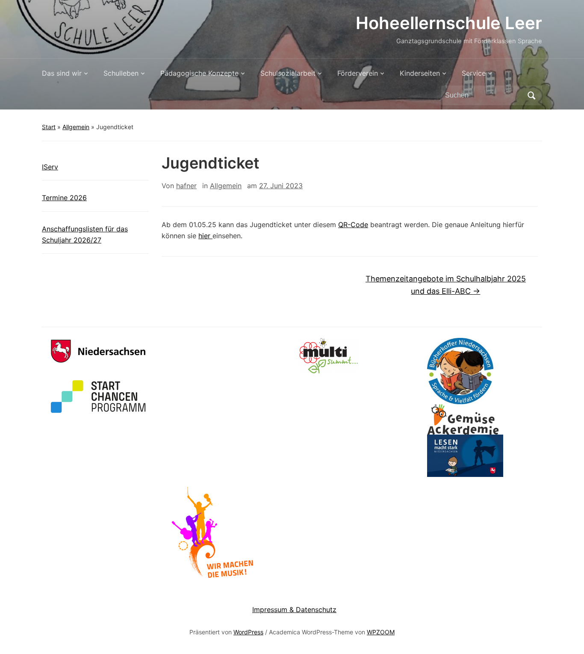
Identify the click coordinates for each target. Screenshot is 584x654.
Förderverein (357, 73)
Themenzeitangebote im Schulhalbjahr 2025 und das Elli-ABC (446, 285)
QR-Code (353, 224)
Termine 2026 (64, 197)
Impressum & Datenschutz (294, 609)
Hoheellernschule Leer (449, 22)
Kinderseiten (420, 73)
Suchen (531, 95)
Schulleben (121, 73)
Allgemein (75, 126)
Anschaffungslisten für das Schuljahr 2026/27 (85, 234)
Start (49, 126)
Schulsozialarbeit (288, 73)
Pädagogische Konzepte (199, 73)
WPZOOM (381, 632)
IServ (50, 167)
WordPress (248, 632)
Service (474, 73)
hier (205, 235)
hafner (186, 185)
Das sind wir (62, 73)
